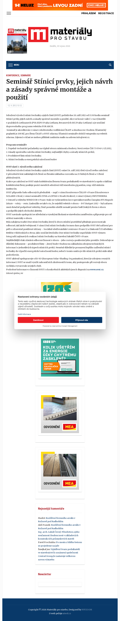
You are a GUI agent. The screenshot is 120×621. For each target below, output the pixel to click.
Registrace (106, 13)
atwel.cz (67, 613)
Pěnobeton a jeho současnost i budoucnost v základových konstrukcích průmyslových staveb (58, 535)
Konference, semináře (18, 75)
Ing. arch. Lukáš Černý (49, 532)
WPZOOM (87, 609)
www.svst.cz (96, 269)
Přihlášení (88, 13)
